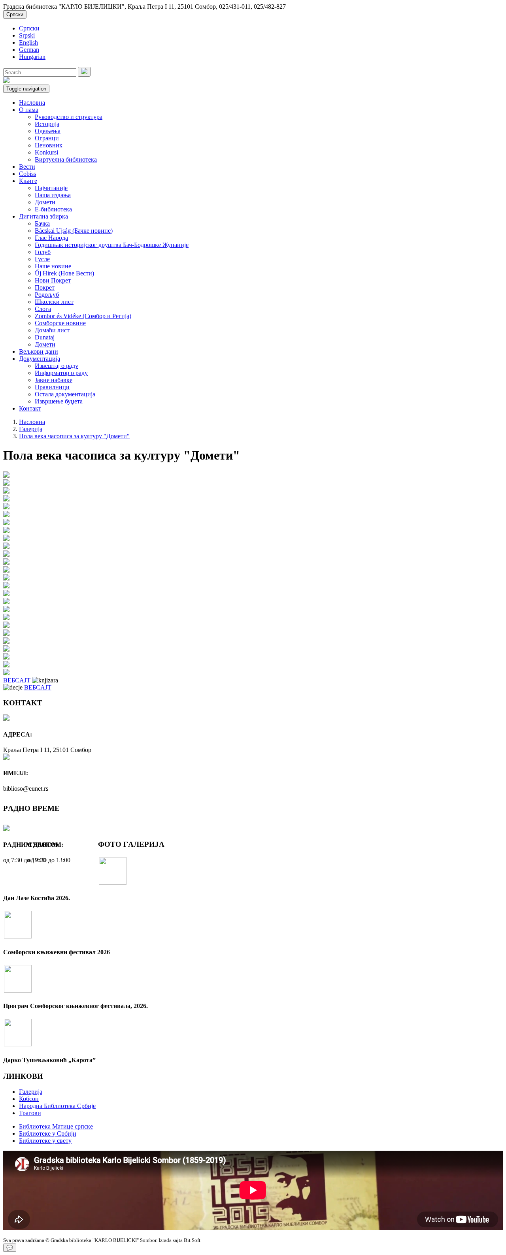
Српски (14, 14)
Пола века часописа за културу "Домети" (74, 436)
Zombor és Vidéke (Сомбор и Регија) (83, 316)
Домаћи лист (52, 330)
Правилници (52, 387)
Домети (45, 202)
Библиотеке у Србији (47, 1133)
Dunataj (45, 337)
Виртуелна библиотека (66, 159)
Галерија (30, 429)
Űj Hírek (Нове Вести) (64, 273)
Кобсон (29, 1098)
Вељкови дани (38, 351)
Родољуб (47, 294)
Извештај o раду (56, 365)
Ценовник (48, 145)
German (29, 49)
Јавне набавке (53, 380)
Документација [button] (39, 358)
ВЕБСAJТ (16, 680)
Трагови (30, 1113)
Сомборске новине (60, 323)
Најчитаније (51, 188)
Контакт (30, 408)
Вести (27, 166)
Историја (47, 124)
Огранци (47, 138)
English (28, 42)
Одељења (47, 131)
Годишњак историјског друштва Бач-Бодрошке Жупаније (112, 244)
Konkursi (46, 152)
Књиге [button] (28, 180)
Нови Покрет (53, 280)
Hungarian (32, 56)
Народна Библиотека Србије (57, 1105)
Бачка (42, 223)
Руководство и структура (68, 116)
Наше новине (53, 266)
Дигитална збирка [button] (43, 216)
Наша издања (53, 195)
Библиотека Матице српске (56, 1126)
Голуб (43, 252)
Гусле (42, 259)
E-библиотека (53, 209)
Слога (43, 308)
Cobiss (27, 173)
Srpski (27, 35)
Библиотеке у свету (45, 1140)
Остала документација (65, 394)
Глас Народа (51, 237)
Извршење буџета (59, 401)
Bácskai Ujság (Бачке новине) (74, 230)
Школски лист (54, 301)
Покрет (45, 287)
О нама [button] (28, 109)
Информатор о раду (61, 372)
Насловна (32, 102)
